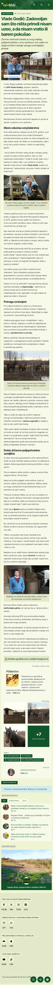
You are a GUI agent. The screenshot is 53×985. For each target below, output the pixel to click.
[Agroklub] (9, 4)
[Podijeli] (40, 979)
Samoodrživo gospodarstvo (33, 760)
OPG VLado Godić (13, 756)
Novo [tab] (24, 801)
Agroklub (23, 977)
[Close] (42, 5)
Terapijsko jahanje (13, 760)
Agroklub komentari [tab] (9, 782)
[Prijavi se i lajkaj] (33, 979)
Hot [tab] (4, 801)
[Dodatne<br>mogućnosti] (47, 979)
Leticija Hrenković (28, 770)
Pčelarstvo (27, 756)
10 (46, 76)
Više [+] (16, 693)
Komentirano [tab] (14, 801)
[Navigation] (49, 5)
